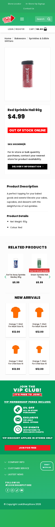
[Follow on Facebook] (8, 490)
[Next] (49, 273)
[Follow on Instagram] (12, 490)
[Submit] (49, 19)
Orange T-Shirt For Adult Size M (39, 325)
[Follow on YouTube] (22, 490)
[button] (21, 19)
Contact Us (28, 8)
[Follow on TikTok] (17, 490)
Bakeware (20, 38)
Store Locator (14, 3)
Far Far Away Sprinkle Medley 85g (15, 275)
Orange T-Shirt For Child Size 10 (39, 362)
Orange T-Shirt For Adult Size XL (15, 325)
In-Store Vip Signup (35, 3)
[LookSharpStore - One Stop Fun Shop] (8, 19)
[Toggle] (5, 462)
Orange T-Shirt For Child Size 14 (15, 362)
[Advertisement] (24, 513)
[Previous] (5, 273)
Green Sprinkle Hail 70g (39, 275)
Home (8, 38)
